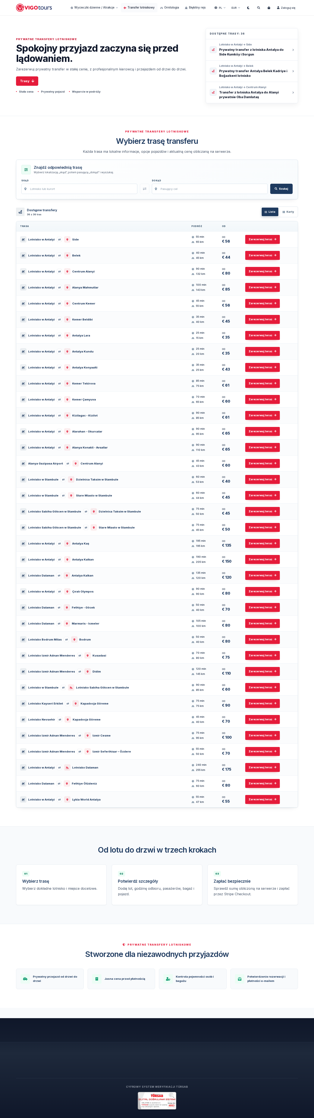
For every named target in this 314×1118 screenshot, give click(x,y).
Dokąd (156, 180)
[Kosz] (268, 7)
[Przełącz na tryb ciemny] (248, 7)
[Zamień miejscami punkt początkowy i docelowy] (144, 189)
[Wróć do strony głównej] (34, 8)
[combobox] (79, 189)
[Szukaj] (258, 7)
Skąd (25, 180)
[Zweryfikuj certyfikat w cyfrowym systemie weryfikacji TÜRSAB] (157, 1100)
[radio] (270, 212)
